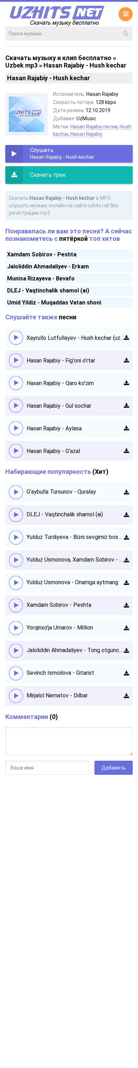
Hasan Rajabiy (86, 134)
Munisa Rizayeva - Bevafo (41, 278)
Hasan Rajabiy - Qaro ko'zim (60, 383)
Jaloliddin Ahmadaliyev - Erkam (48, 266)
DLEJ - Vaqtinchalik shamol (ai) (48, 290)
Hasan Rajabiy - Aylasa (54, 428)
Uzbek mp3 (21, 65)
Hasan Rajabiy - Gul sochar (59, 405)
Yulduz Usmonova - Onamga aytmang (72, 582)
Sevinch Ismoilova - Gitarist (60, 672)
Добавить (114, 768)
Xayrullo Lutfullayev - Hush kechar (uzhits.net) (75, 338)
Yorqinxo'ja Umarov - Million (60, 627)
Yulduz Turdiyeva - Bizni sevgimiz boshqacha (75, 537)
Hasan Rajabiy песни (93, 126)
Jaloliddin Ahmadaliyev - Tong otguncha (75, 650)
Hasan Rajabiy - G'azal (53, 451)
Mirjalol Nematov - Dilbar (57, 695)
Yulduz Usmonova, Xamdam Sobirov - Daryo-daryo (75, 559)
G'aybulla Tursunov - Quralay (61, 491)
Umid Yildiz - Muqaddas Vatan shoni (54, 302)
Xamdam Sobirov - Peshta (41, 254)
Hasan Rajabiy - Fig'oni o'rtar (61, 360)
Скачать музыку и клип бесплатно (58, 58)
